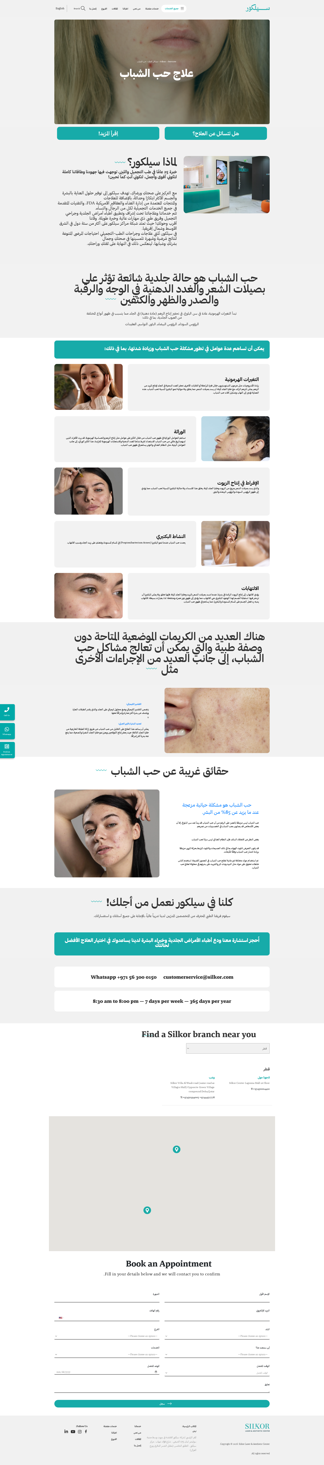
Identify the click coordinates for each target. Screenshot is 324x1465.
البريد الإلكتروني (263, 1310)
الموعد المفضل (153, 1366)
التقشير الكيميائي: (133, 704)
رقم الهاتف (154, 1310)
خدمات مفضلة (152, 8)
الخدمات (155, 1347)
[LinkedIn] (66, 1431)
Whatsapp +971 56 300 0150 (124, 977)
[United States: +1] (58, 1318)
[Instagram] (80, 1431)
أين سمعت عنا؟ (263, 1347)
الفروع (104, 8)
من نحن (136, 8)
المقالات (115, 8)
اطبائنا (125, 8)
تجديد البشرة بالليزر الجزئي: (129, 723)
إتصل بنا (92, 8)
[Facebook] (86, 1431)
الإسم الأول (264, 1294)
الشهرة (156, 1294)
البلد (267, 1329)
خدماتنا (137, 1426)
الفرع (156, 1329)
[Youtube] (73, 1431)
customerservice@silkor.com (198, 977)
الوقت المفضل (263, 1366)
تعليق (267, 1384)
